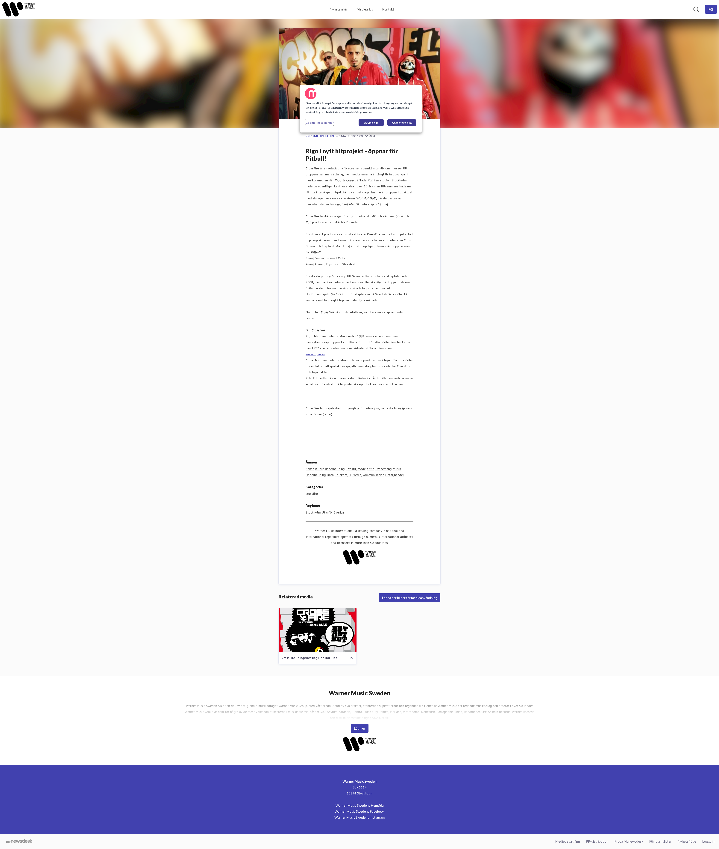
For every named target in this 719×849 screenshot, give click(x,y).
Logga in (708, 841)
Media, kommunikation (368, 475)
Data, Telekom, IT (339, 475)
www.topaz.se (315, 354)
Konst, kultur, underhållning (325, 469)
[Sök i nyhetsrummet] (696, 9)
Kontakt (388, 9)
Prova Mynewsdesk (628, 841)
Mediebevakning (567, 841)
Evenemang (383, 469)
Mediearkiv (365, 9)
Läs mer (359, 728)
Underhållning (316, 475)
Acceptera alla (402, 122)
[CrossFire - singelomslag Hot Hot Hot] (318, 630)
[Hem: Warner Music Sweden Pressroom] (18, 9)
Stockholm (313, 512)
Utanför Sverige (333, 512)
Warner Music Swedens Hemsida (360, 805)
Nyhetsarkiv (339, 9)
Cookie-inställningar (320, 122)
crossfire (312, 493)
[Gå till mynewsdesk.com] (19, 842)
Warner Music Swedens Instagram (359, 817)
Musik (397, 469)
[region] (361, 109)
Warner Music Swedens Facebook (359, 811)
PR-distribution (597, 841)
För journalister (660, 841)
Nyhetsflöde (687, 841)
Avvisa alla (371, 122)
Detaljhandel (394, 475)
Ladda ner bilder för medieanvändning (409, 598)
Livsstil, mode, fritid (360, 469)
